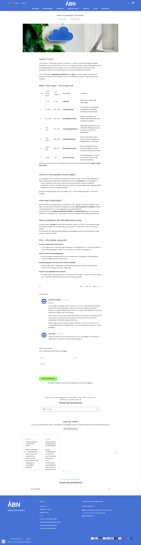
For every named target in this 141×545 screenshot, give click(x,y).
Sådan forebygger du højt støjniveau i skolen (32, 443)
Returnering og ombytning (48, 525)
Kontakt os (43, 506)
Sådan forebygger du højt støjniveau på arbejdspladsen (50, 443)
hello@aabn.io (89, 516)
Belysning (28, 439)
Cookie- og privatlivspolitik (48, 519)
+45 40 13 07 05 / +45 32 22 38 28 (94, 513)
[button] (10, 3)
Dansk (23, 3)
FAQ (41, 516)
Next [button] (116, 452)
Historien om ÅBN (45, 509)
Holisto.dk (28, 542)
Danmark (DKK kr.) (16, 539)
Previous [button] (25, 452)
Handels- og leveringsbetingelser (50, 522)
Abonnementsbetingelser (48, 528)
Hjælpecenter (44, 512)
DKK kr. (17, 3)
